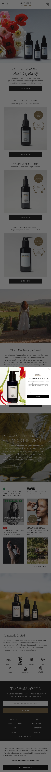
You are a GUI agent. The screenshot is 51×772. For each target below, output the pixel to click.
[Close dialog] (49, 369)
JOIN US (38, 396)
